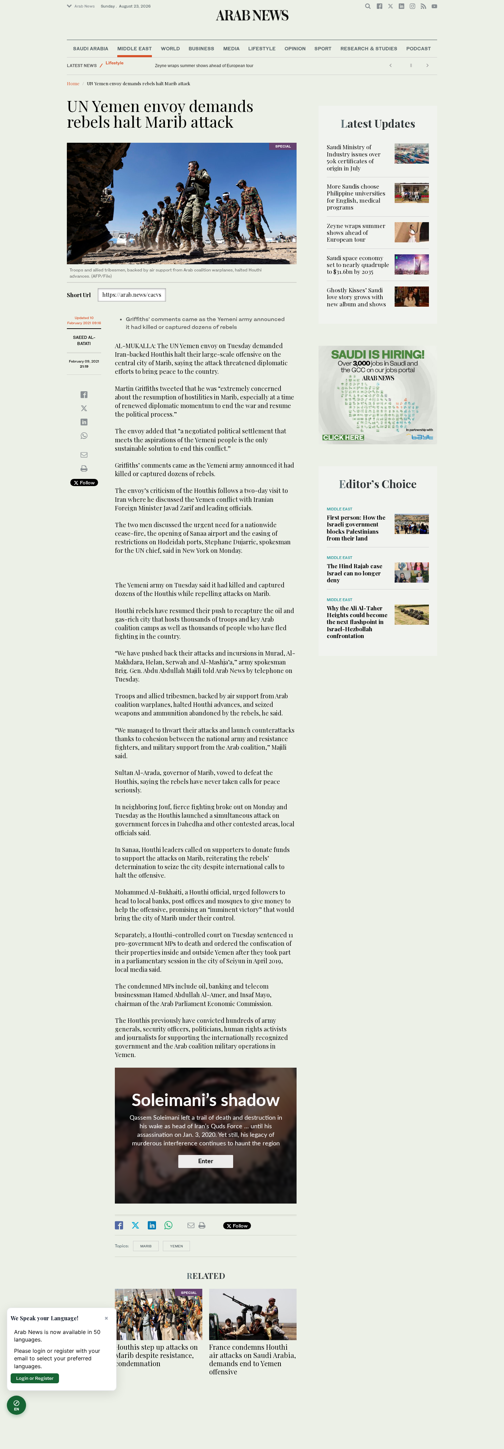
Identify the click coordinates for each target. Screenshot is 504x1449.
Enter (205, 1161)
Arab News (84, 6)
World (170, 48)
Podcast (418, 48)
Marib (146, 1246)
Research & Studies (368, 48)
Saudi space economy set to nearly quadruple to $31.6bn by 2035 (216, 65)
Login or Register (34, 1378)
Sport (323, 48)
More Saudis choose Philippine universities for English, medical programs (356, 196)
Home (73, 83)
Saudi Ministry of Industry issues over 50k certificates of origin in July (354, 157)
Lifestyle (262, 48)
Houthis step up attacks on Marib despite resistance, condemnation (156, 1355)
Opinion (295, 48)
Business (201, 48)
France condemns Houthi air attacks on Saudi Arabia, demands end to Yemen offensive (252, 1359)
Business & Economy (127, 65)
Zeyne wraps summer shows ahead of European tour (356, 232)
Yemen (176, 1246)
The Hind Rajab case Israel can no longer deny (354, 573)
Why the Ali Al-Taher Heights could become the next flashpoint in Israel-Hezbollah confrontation (357, 622)
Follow (87, 482)
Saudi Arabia (90, 48)
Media (231, 48)
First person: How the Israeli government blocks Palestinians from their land (356, 527)
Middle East (134, 48)
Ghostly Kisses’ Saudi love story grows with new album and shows (356, 297)
